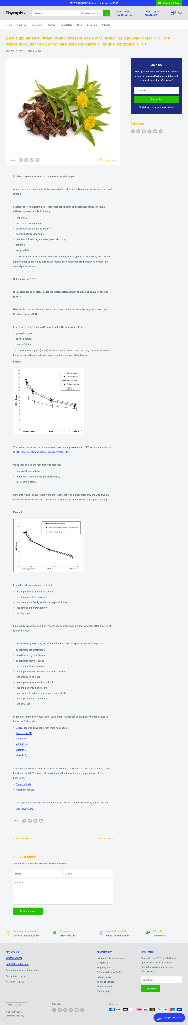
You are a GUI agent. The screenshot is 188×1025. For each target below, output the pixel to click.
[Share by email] (37, 160)
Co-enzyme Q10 (24, 732)
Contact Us (102, 962)
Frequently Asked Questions (111, 957)
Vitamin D (21, 755)
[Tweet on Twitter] (32, 160)
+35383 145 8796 (68, 935)
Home (9, 24)
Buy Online (37, 24)
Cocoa (19, 727)
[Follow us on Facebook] (133, 131)
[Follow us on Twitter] (138, 131)
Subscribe (156, 99)
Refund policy (104, 991)
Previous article (24, 838)
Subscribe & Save (171, 3)
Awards (51, 24)
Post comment (28, 911)
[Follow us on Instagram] (144, 131)
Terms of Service (105, 981)
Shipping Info (103, 967)
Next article (104, 838)
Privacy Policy (104, 976)
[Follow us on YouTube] (155, 131)
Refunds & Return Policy (109, 972)
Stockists (92, 24)
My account (151, 14)
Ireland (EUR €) (14, 1004)
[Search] (106, 13)
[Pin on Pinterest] (26, 160)
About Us (21, 24)
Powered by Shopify (15, 1015)
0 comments (110, 159)
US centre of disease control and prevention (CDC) (43, 451)
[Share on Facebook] (21, 160)
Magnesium (22, 738)
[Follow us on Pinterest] (149, 131)
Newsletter (66, 24)
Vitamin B (22, 743)
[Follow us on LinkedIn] (161, 131)
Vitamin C (21, 749)
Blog (79, 24)
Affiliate (106, 24)
